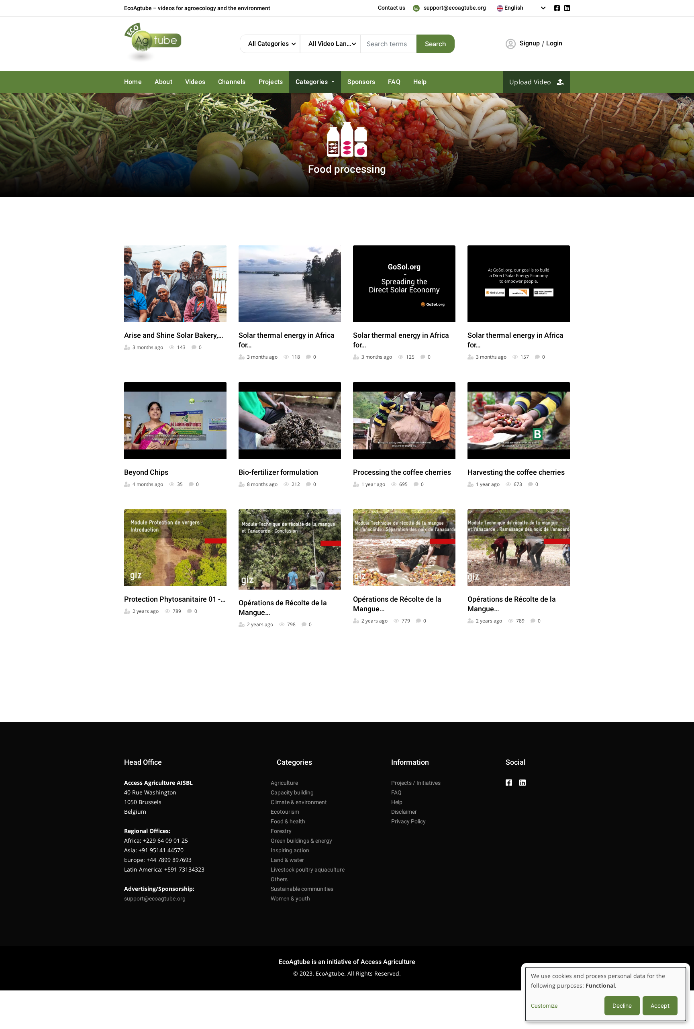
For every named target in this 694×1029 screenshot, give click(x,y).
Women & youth (290, 898)
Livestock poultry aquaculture (308, 869)
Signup (530, 43)
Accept (660, 1005)
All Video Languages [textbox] (334, 43)
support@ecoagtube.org (455, 7)
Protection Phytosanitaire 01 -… (175, 599)
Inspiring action (290, 850)
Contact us (391, 7)
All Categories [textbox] (268, 43)
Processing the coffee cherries (402, 472)
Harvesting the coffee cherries (516, 472)
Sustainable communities (302, 889)
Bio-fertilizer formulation (278, 472)
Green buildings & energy (301, 840)
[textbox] (521, 7)
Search (435, 44)
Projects (271, 82)
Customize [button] (544, 1005)
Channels (232, 82)
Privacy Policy (408, 821)
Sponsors (361, 82)
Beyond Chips (146, 472)
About (163, 82)
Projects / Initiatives (416, 783)
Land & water (287, 860)
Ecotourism (285, 811)
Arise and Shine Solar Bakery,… (173, 335)
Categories (312, 82)
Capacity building (292, 792)
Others (279, 879)
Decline (622, 1005)
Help (420, 82)
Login (554, 43)
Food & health (288, 821)
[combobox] (521, 8)
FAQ (394, 82)
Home (133, 82)
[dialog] (605, 994)
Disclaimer (404, 811)
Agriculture (284, 783)
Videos (195, 82)
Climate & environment (299, 802)
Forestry (281, 831)
